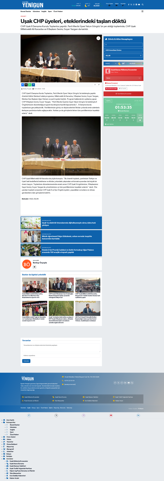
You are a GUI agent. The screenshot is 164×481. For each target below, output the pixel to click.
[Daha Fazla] (33, 84)
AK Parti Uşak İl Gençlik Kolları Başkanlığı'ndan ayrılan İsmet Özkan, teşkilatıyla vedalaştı (86, 318)
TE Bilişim (140, 408)
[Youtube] (128, 382)
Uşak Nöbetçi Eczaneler (32, 397)
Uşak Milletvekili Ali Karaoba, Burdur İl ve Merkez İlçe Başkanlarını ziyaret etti (32, 295)
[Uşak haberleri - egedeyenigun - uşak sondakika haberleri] (33, 4)
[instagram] (83, 415)
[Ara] (142, 5)
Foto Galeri (10, 437)
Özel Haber (58, 11)
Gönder (26, 361)
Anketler (9, 451)
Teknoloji (69, 408)
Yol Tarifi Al (123, 88)
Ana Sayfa (10, 420)
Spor (50, 11)
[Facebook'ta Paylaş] (22, 84)
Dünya (34, 408)
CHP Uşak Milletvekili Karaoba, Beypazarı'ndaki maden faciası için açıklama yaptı (87, 295)
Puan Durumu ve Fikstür (31, 400)
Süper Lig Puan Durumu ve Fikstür (22, 471)
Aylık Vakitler (110, 124)
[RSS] (132, 382)
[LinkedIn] (125, 382)
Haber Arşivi (119, 400)
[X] (118, 382)
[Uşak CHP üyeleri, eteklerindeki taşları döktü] (61, 58)
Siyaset (23, 16)
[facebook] (29, 415)
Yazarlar (9, 442)
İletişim (9, 456)
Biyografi (10, 449)
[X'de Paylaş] (26, 84)
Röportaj (56, 408)
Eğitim (51, 408)
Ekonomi (62, 408)
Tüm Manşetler (59, 400)
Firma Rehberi (11, 444)
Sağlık (43, 11)
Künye (8, 454)
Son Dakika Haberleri (91, 400)
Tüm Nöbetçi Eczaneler (124, 93)
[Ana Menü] (142, 11)
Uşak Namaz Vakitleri (91, 397)
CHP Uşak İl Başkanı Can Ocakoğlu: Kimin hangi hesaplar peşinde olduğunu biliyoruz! (61, 295)
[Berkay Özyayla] (26, 264)
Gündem (36, 11)
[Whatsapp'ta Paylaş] (29, 84)
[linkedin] (138, 415)
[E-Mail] (34, 267)
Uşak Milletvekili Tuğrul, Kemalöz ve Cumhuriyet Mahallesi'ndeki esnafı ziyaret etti (34, 318)
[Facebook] (115, 382)
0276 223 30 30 (70, 380)
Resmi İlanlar (26, 11)
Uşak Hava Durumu (61, 397)
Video (8, 439)
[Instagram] (121, 382)
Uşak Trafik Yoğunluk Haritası (124, 397)
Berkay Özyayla (27, 88)
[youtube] (111, 415)
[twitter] (56, 415)
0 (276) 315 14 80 (112, 88)
